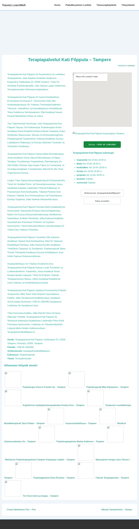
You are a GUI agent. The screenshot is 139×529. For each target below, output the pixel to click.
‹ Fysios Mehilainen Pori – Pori (21, 509)
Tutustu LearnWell (14, 5)
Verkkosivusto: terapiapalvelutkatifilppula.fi (102, 193)
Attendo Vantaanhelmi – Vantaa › (117, 509)
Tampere (131, 66)
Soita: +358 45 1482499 (102, 144)
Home (57, 5)
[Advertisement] (69, 31)
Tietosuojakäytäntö (106, 5)
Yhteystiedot (128, 5)
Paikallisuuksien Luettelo (78, 5)
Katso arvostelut (102, 201)
